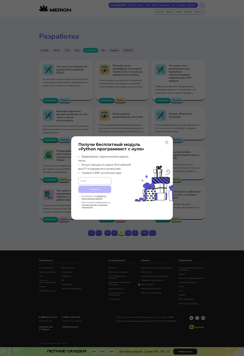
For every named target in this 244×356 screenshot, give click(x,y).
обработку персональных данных (94, 197)
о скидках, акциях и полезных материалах (96, 204)
